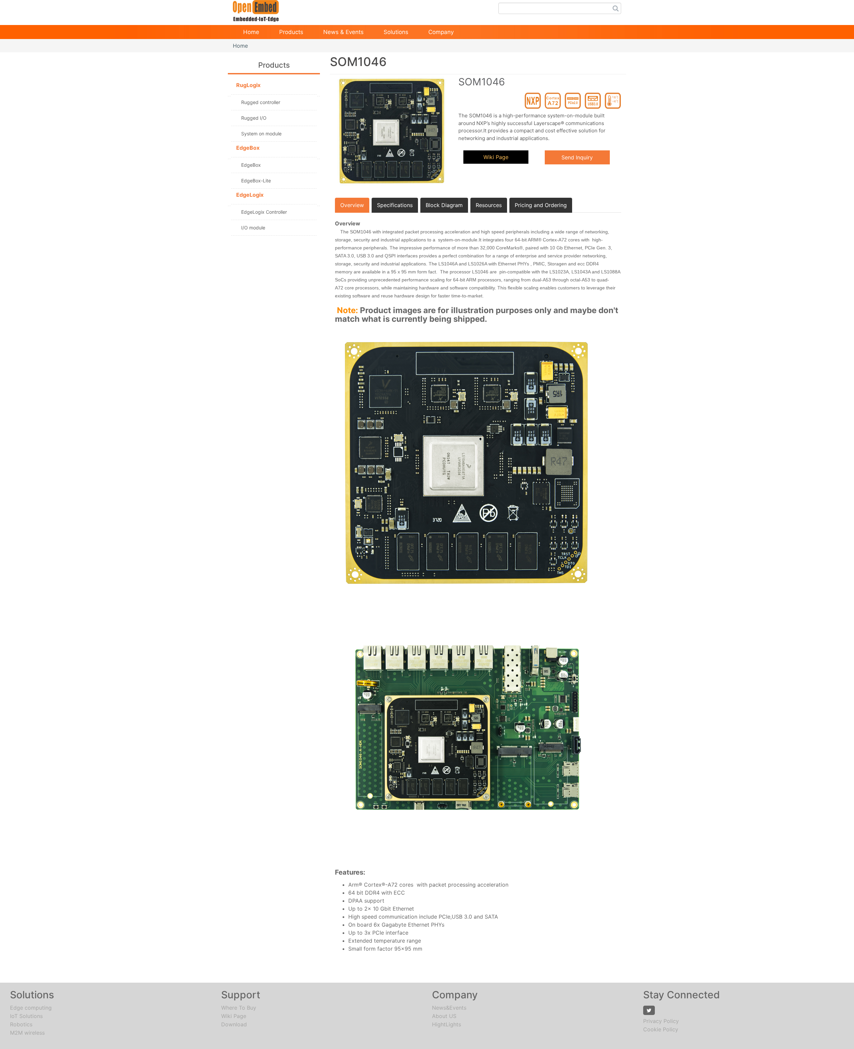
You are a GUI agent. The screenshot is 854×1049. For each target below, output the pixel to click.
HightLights (446, 1024)
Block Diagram (444, 205)
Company (441, 32)
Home (251, 32)
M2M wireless (27, 1032)
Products (291, 32)
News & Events (343, 32)
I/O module (253, 227)
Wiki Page (495, 157)
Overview (352, 205)
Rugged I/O (254, 118)
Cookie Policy (660, 1029)
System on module (261, 133)
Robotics (21, 1024)
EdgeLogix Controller (264, 212)
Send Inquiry (577, 157)
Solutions (396, 32)
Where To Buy (238, 1007)
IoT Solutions (26, 1016)
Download (234, 1024)
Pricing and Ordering (541, 205)
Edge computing (31, 1007)
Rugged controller (260, 102)
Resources (489, 205)
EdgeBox (251, 165)
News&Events (449, 1007)
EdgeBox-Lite (256, 180)
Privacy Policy (661, 1021)
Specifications (395, 205)
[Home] (256, 9)
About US (444, 1016)
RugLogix (248, 85)
